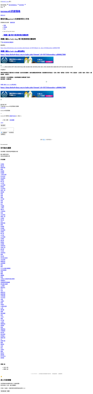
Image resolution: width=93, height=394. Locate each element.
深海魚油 (3, 252)
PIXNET (35, 373)
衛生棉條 (3, 334)
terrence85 (3, 107)
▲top (2, 122)
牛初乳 (2, 251)
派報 (2, 299)
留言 (14, 116)
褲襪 (2, 311)
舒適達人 (3, 336)
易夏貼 (2, 179)
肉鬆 (2, 195)
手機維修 (3, 330)
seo (1, 339)
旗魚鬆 (2, 192)
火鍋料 (2, 207)
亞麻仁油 (3, 247)
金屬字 (2, 304)
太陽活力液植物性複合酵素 (8, 278)
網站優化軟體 (4, 284)
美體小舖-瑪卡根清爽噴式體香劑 (15, 35)
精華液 (2, 344)
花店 (2, 290)
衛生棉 (2, 332)
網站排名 (3, 287)
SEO (2, 289)
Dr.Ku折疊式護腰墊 (5, 268)
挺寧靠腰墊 (3, 270)
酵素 (2, 254)
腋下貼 (2, 181)
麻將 (2, 315)
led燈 (2, 308)
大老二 (2, 316)
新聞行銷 (3, 340)
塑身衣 (2, 353)
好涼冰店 (3, 176)
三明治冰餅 (3, 174)
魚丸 (2, 204)
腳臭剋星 (3, 167)
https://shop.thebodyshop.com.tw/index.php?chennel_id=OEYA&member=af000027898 (33, 54)
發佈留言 (3, 134)
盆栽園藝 (3, 263)
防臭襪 (2, 172)
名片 (4, 29)
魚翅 (2, 213)
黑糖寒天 (3, 280)
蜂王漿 (2, 249)
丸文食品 (3, 188)
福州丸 (2, 209)
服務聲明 (60, 373)
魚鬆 (2, 193)
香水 (2, 347)
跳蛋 (2, 327)
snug (2, 221)
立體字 (2, 301)
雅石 (2, 265)
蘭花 (2, 266)
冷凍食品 (3, 211)
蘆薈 (2, 342)
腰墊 (2, 273)
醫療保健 (12, 22)
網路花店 (3, 292)
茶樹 (2, 346)
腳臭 (2, 169)
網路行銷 (3, 337)
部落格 (5, 27)
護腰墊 (2, 275)
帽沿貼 (2, 165)
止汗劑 (2, 183)
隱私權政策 (54, 373)
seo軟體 (2, 285)
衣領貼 (2, 164)
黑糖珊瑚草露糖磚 (5, 282)
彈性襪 (2, 309)
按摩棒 (2, 325)
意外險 (2, 256)
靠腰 (2, 271)
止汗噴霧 (3, 185)
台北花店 (3, 297)
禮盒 (2, 197)
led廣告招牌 (4, 306)
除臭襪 (2, 171)
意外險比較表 (4, 258)
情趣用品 (3, 323)
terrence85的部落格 (10, 11)
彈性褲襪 (3, 313)
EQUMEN (3, 356)
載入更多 (3, 125)
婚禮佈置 (3, 294)
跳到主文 (3, 15)
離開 (8, 391)
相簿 (4, 25)
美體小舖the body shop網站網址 (13, 51)
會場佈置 (3, 295)
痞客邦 (11, 116)
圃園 (2, 351)
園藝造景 (3, 261)
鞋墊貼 (2, 186)
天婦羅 (2, 206)
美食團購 (12, 120)
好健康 (2, 244)
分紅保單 (3, 259)
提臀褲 (2, 357)
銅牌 (2, 302)
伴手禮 (2, 199)
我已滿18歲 (3, 391)
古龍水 (2, 349)
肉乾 (2, 202)
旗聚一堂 (3, 190)
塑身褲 (2, 354)
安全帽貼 (3, 178)
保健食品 (3, 245)
